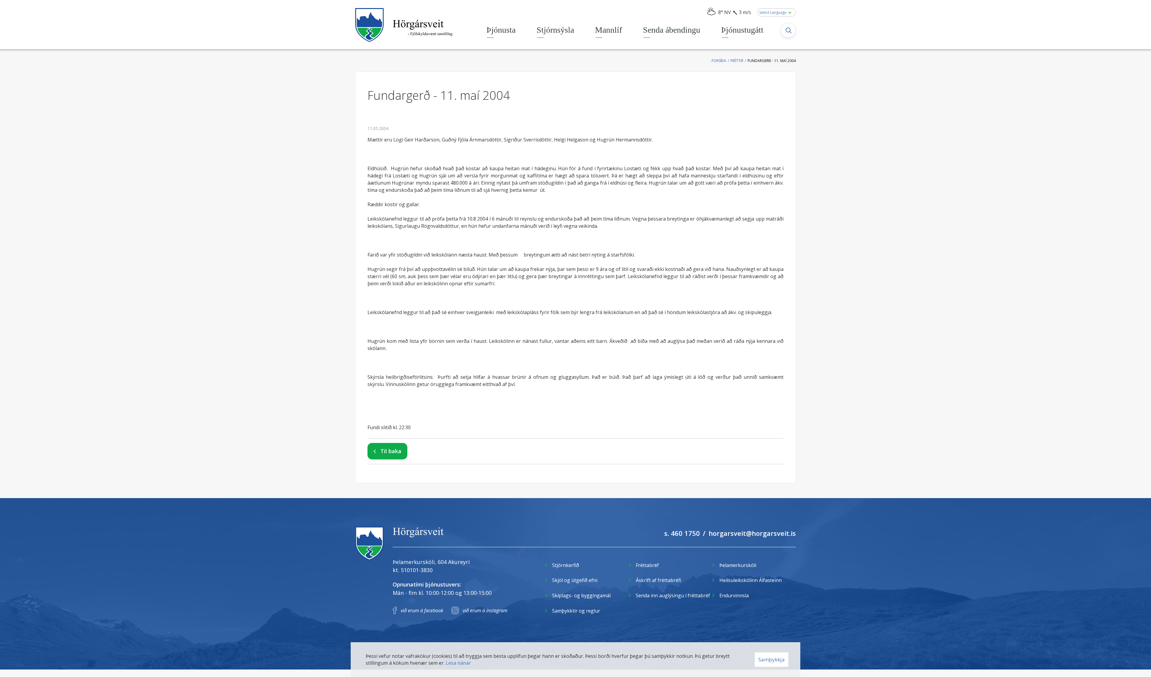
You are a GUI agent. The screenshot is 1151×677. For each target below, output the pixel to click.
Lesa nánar (458, 663)
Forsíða (719, 60)
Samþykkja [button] (771, 659)
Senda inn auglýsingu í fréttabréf (673, 595)
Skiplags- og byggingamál (581, 595)
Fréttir (736, 60)
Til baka (390, 451)
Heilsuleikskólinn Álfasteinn (750, 580)
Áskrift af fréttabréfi (658, 580)
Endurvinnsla (734, 595)
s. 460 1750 (682, 533)
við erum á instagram (485, 610)
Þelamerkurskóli (737, 565)
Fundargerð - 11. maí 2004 (772, 60)
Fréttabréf (647, 565)
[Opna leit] (788, 30)
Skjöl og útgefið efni (574, 580)
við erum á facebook (422, 610)
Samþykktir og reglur (576, 610)
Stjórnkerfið (565, 565)
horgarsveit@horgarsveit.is (752, 533)
